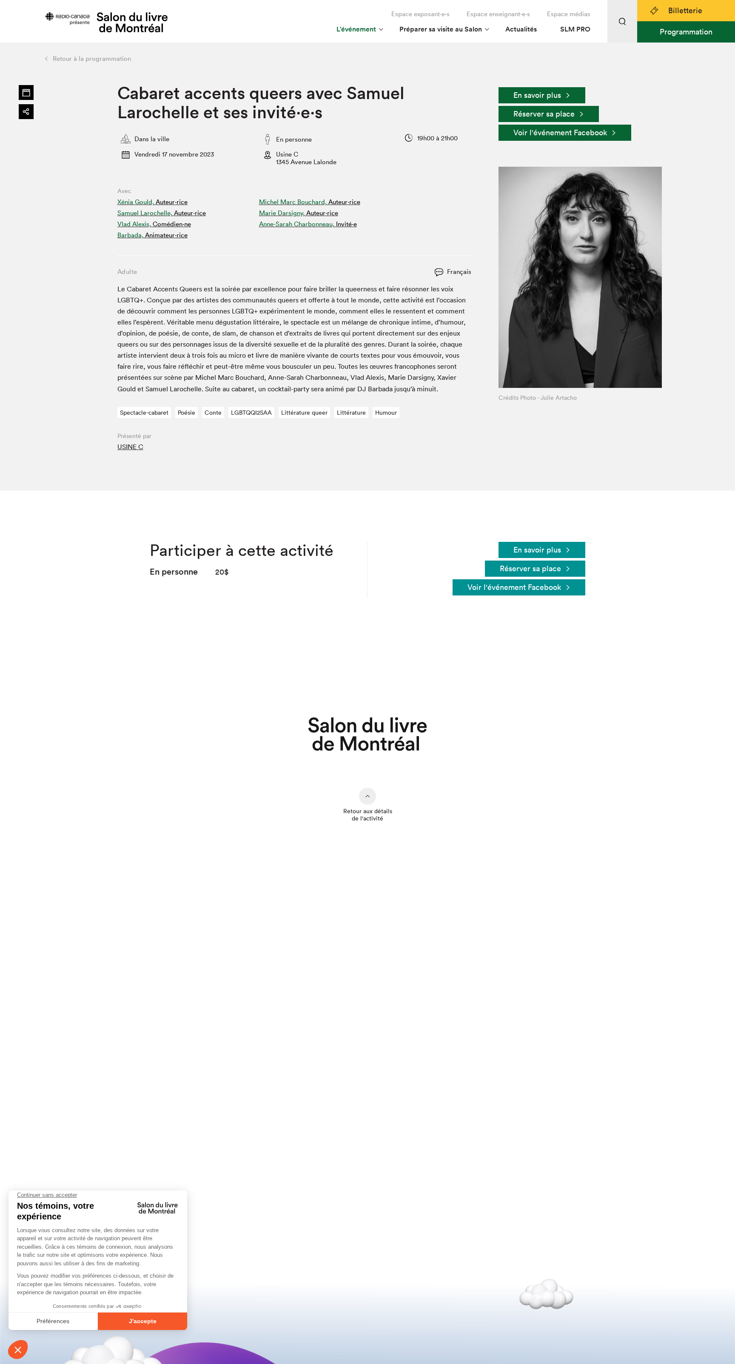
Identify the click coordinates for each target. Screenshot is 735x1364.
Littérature (351, 412)
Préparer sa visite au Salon (440, 29)
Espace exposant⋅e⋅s (420, 14)
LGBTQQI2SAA (251, 412)
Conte (213, 412)
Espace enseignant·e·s (498, 14)
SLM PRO (575, 29)
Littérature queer (304, 412)
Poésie (186, 412)
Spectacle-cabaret (144, 412)
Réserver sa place (544, 114)
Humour (386, 412)
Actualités (521, 29)
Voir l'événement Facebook (560, 132)
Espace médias (568, 14)
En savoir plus (537, 95)
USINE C (130, 446)
